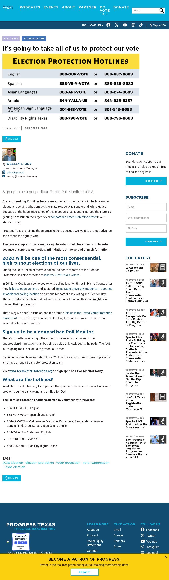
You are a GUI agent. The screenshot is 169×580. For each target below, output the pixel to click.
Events (51, 7)
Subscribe (152, 241)
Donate (121, 7)
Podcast (92, 535)
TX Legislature (34, 38)
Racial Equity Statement (95, 543)
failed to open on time (23, 288)
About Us (93, 529)
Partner (88, 7)
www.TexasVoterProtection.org (31, 371)
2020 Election (12, 462)
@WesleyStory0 (15, 172)
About (68, 7)
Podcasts (30, 7)
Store (117, 546)
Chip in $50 (159, 25)
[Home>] (8, 7)
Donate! (84, 572)
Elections (11, 38)
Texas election (14, 467)
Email (117, 529)
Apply (162, 11)
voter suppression (96, 462)
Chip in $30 (152, 181)
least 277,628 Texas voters (61, 275)
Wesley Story (10, 128)
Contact (92, 550)
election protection (39, 462)
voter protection (68, 462)
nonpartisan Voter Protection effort (74, 217)
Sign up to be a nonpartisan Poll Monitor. (49, 331)
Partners (119, 541)
